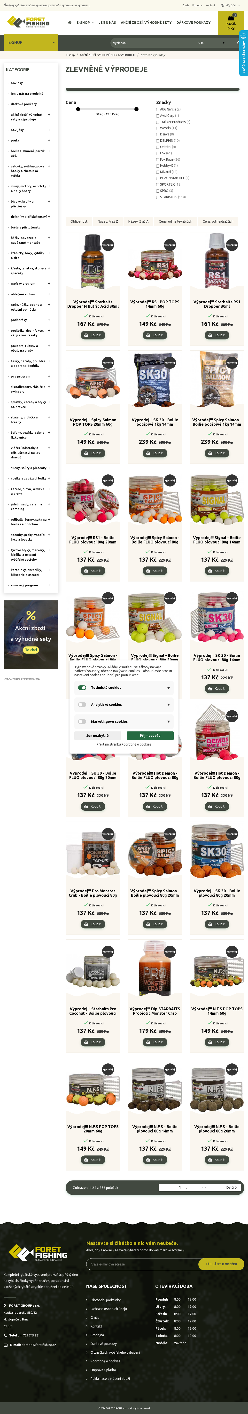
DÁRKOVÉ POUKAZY (24, 104)
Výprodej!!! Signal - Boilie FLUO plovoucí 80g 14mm (217, 539)
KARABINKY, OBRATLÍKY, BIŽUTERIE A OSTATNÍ (26, 572)
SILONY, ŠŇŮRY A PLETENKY (28, 468)
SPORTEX (170, 184)
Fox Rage (170, 159)
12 (204, 1188)
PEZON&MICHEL (174, 178)
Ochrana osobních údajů (108, 1309)
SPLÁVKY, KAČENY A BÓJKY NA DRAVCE (28, 404)
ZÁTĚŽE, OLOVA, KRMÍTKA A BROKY (27, 491)
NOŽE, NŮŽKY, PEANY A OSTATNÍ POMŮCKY (26, 307)
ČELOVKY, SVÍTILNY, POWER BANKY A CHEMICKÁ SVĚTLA (28, 171)
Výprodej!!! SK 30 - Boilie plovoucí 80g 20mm (217, 893)
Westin (168, 128)
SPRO (166, 191)
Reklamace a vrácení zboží (110, 1379)
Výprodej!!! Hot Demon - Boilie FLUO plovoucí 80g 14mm (155, 775)
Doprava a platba (103, 1370)
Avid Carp (169, 116)
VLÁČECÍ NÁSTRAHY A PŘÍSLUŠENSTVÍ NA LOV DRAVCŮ (25, 452)
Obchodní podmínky (105, 1300)
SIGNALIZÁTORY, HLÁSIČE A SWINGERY (28, 389)
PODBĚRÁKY (19, 320)
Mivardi (169, 172)
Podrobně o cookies (105, 1361)
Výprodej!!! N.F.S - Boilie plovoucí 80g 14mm (155, 1128)
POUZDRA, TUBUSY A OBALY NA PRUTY (24, 348)
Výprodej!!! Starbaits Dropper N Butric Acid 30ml (93, 304)
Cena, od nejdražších (218, 221)
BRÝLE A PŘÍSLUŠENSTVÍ (26, 227)
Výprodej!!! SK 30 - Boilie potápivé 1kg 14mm (155, 422)
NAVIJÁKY (17, 130)
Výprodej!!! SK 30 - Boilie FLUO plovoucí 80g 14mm (216, 657)
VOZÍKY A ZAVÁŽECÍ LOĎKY (28, 478)
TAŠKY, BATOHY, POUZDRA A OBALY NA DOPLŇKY (28, 363)
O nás (94, 1318)
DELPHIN (170, 140)
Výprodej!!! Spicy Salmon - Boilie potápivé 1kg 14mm (216, 422)
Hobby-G (169, 165)
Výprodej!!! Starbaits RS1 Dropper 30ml (217, 304)
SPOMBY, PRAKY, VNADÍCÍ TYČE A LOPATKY (28, 537)
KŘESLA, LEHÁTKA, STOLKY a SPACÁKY (28, 271)
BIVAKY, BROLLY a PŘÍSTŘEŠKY (22, 204)
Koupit (96, 335)
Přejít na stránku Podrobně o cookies (124, 744)
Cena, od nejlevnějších (175, 221)
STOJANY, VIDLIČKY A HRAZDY (24, 420)
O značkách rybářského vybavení (115, 1352)
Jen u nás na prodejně (27, 93)
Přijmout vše (150, 736)
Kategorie (18, 69)
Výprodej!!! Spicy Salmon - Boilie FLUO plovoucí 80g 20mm (92, 657)
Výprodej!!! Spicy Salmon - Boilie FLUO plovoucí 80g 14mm (154, 540)
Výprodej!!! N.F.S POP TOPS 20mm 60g (93, 1128)
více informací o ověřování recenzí (22, 678)
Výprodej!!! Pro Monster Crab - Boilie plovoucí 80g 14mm (93, 893)
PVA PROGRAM (20, 376)
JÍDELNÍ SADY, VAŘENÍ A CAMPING (26, 507)
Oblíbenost (78, 221)
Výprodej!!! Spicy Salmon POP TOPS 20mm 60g (93, 422)
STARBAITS (173, 197)
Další (232, 1188)
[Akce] (31, 634)
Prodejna (97, 1335)
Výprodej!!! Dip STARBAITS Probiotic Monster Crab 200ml (155, 1011)
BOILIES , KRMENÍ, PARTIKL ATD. (28, 153)
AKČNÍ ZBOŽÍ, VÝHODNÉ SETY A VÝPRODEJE (26, 117)
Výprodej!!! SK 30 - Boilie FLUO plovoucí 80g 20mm (92, 775)
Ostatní (168, 147)
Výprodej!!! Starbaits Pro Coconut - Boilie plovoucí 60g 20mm (92, 1011)
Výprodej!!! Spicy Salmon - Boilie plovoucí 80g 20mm (154, 893)
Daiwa (167, 134)
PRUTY (15, 140)
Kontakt (96, 1326)
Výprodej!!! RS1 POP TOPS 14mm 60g (154, 304)
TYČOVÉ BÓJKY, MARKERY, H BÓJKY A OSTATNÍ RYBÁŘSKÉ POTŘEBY (28, 554)
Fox (166, 153)
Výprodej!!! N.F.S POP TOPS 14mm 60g (217, 1011)
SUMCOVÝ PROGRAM (24, 585)
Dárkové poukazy (103, 1344)
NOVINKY (17, 83)
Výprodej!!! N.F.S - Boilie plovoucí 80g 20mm (217, 1128)
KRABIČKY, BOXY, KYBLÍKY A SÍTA (27, 255)
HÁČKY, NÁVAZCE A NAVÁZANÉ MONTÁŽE (25, 240)
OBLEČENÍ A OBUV (23, 294)
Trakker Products (175, 122)
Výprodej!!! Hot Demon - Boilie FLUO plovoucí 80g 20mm (217, 775)
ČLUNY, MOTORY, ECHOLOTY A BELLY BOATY (28, 188)
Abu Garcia (170, 109)
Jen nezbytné (97, 736)
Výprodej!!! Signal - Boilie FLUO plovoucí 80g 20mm (155, 657)
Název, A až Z (108, 221)
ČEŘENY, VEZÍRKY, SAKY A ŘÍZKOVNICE (27, 435)
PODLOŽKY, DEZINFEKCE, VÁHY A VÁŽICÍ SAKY (27, 333)
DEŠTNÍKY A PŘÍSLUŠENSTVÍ (29, 216)
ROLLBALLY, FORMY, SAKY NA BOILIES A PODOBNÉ (29, 522)
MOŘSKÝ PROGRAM (23, 283)
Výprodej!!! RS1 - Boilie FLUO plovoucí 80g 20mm (92, 539)
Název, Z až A (138, 221)
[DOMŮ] (70, 23)
